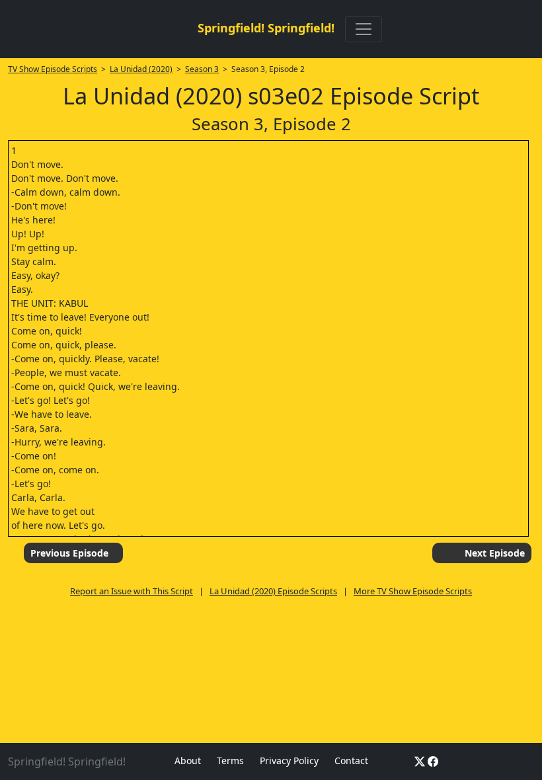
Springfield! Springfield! (266, 28)
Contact (351, 760)
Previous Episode (69, 553)
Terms (230, 760)
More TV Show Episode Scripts (413, 591)
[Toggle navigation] (363, 29)
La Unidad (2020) (141, 69)
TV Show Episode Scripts (52, 69)
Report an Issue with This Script (131, 591)
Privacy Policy (289, 760)
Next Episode (495, 553)
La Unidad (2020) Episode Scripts (273, 591)
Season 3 (202, 69)
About (187, 760)
